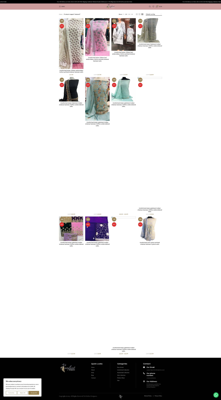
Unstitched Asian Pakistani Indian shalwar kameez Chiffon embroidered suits (150, 45)
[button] (216, 395)
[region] (22, 387)
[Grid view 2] (137, 14)
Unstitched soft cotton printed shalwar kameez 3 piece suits (150, 243)
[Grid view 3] (139, 14)
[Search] (150, 6)
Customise (11, 393)
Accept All (34, 393)
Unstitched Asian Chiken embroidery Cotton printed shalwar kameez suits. (71, 71)
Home (60, 14)
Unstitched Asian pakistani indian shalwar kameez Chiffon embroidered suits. (97, 124)
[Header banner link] (110, 1)
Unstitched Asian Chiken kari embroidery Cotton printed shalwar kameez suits (97, 59)
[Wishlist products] (153, 6)
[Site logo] (110, 6)
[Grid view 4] (142, 14)
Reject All (22, 393)
